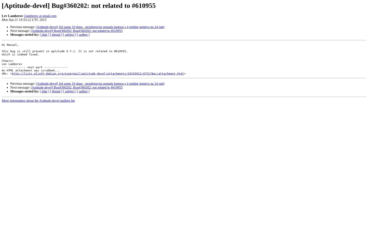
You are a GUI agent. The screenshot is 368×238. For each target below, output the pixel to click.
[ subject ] (69, 34)
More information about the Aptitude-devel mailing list (38, 100)
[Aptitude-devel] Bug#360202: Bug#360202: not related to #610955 (77, 31)
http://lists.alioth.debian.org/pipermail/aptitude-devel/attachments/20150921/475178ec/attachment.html (98, 73)
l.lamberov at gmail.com (40, 16)
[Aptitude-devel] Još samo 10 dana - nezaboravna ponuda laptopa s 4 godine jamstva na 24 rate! (100, 27)
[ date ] (44, 34)
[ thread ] (56, 34)
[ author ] (83, 34)
